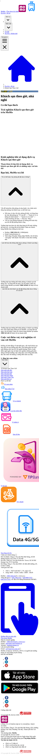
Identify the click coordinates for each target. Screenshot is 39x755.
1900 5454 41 (11, 576)
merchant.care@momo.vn (14, 643)
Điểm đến (8, 24)
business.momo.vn (13, 645)
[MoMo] (21, 84)
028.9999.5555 (27, 577)
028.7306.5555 (16, 577)
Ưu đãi (7, 32)
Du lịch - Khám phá (11, 33)
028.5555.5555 (5, 579)
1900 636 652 (16, 641)
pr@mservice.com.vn (12, 649)
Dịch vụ (8, 16)
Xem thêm (5, 360)
